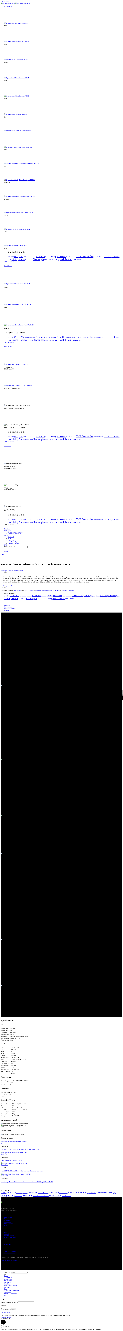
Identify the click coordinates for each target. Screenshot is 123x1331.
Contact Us (11, 537)
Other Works (8, 346)
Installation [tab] (7, 610)
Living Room (18, 259)
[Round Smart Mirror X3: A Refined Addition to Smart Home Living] (14, 1141)
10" (13, 256)
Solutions (7, 529)
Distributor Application (14, 533)
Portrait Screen (29, 259)
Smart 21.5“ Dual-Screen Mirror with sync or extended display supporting (22, 1171)
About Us (11, 540)
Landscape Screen (111, 256)
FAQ (5, 545)
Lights (9, 259)
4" (8, 256)
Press (9, 538)
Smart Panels (8, 266)
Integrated (96, 256)
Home (6, 1276)
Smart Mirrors (8, 6)
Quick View (4, 1143)
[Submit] (5, 1274)
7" (11, 257)
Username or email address (9, 1302)
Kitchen (101, 256)
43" (24, 256)
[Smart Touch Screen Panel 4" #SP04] (14, 1152)
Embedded (61, 256)
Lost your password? (7, 1312)
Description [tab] (7, 605)
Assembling (32, 256)
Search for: (7, 546)
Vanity (57, 260)
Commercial (47, 256)
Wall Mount (66, 259)
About (6, 535)
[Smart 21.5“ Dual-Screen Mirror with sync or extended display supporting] (14, 1163)
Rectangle (38, 259)
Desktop (53, 257)
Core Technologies (13, 542)
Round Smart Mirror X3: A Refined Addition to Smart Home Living (20, 1149)
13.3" (16, 257)
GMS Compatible (84, 256)
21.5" (21, 256)
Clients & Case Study (14, 543)
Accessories (7, 446)
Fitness (67, 256)
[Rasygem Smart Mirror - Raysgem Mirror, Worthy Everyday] (15, 3)
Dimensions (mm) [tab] (9, 608)
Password (4, 1305)
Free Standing (72, 256)
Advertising (27, 256)
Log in (13, 1309)
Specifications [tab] (8, 607)
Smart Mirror (17, 590)
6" (9, 256)
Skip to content (5, 1)
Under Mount (51, 259)
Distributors (7, 530)
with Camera (77, 260)
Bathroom (40, 256)
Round (46, 260)
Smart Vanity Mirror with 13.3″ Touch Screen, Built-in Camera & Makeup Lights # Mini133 (27, 1182)
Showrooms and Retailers (15, 532)
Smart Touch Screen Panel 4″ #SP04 (11, 1160)
